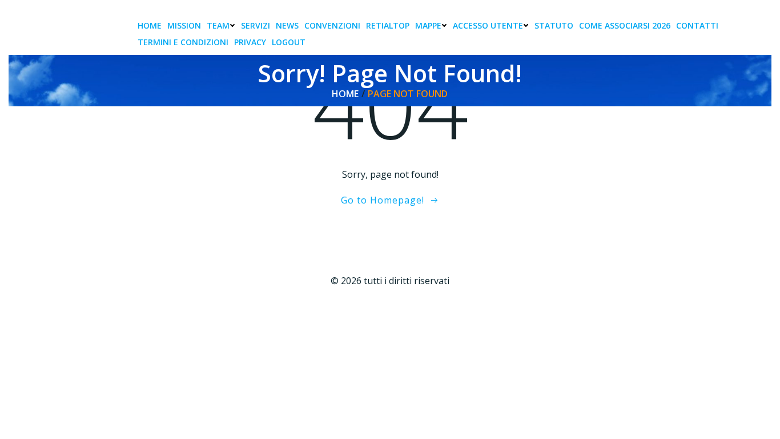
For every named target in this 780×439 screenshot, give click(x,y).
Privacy (250, 42)
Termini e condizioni (183, 42)
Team (218, 25)
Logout (288, 42)
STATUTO (553, 25)
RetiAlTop (387, 25)
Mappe (428, 25)
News (287, 25)
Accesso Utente (488, 25)
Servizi (255, 25)
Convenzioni (332, 25)
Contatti (697, 25)
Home (150, 25)
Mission (184, 25)
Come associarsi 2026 (624, 25)
